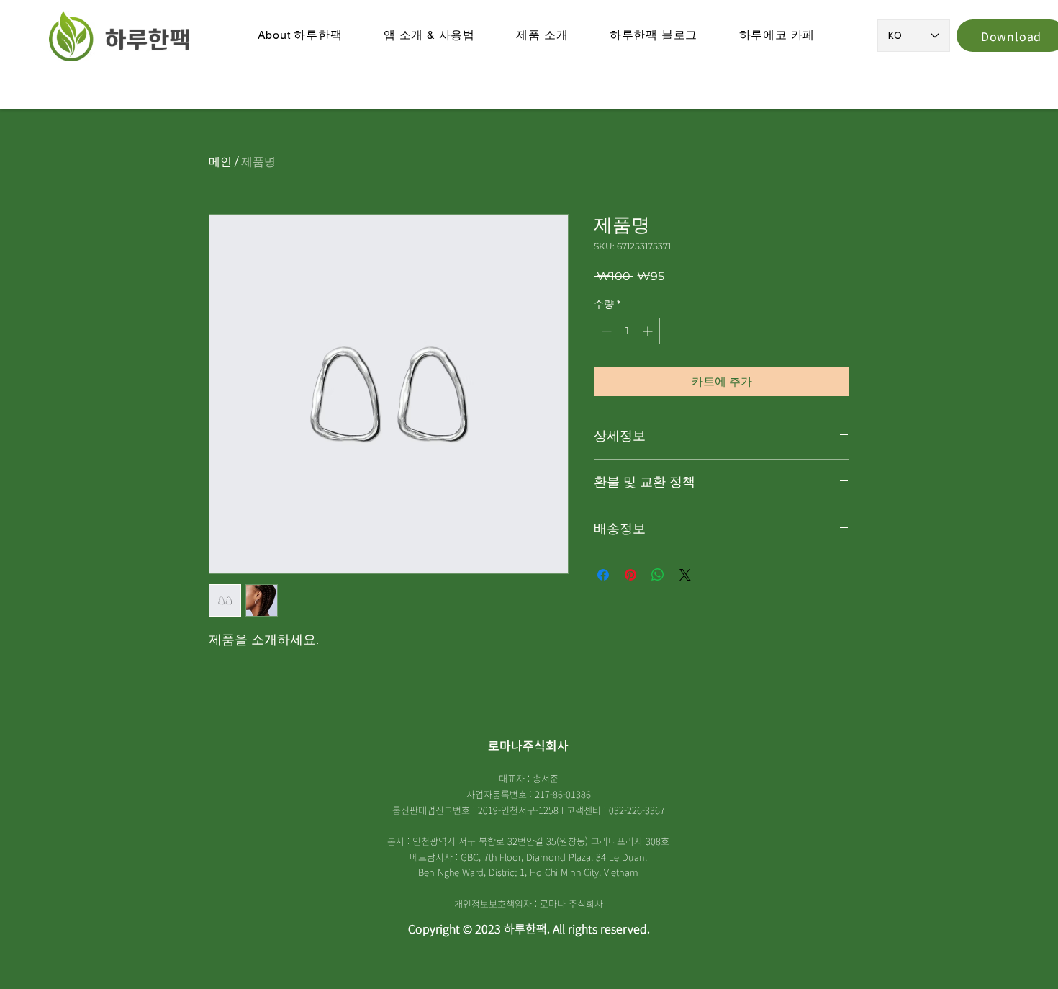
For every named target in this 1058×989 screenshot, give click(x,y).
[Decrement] (605, 331)
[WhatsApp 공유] (657, 574)
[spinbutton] (627, 331)
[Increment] (649, 331)
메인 (220, 162)
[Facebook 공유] (603, 574)
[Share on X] (685, 574)
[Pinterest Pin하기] (630, 574)
